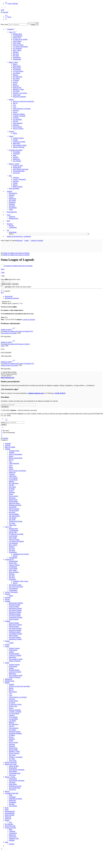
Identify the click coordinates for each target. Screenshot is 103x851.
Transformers (17, 59)
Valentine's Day (14, 838)
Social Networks (10, 826)
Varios (11, 209)
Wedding (12, 840)
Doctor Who (17, 37)
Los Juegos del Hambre (20, 46)
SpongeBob (12, 507)
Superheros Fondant (15, 639)
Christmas (12, 831)
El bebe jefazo (13, 701)
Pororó (15, 84)
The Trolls (16, 91)
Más (10, 176)
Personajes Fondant (15, 612)
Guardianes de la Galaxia (21, 554)
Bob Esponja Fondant (16, 603)
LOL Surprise (13, 478)
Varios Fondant (14, 619)
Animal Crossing (18, 138)
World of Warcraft (18, 147)
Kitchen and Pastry (11, 762)
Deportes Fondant (14, 605)
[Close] (2, 430)
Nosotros (10, 224)
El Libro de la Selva (15, 704)
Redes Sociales (17, 186)
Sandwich (8, 818)
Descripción (8, 296)
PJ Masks (16, 80)
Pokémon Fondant (15, 614)
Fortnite (15, 140)
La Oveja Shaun (18, 71)
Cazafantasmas (17, 36)
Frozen (15, 112)
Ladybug (16, 117)
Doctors (7, 599)
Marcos (15, 185)
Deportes (12, 195)
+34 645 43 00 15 (59, 393)
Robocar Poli (17, 87)
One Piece (12, 782)
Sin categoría (9, 824)
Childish (7, 449)
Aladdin (11, 452)
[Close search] (2, 429)
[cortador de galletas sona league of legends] (15, 253)
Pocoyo (15, 82)
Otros (8, 215)
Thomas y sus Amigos (20, 93)
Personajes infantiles (15, 733)
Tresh (3, 346)
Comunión (16, 153)
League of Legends (19, 141)
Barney (15, 64)
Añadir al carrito (6, 284)
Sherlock (16, 52)
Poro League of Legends (9, 333)
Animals (7, 445)
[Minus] (10, 282)
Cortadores (10, 29)
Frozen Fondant (14, 606)
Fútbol (15, 133)
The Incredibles (14, 514)
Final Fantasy (13, 650)
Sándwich (12, 216)
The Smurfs (12, 518)
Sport (6, 842)
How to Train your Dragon (17, 470)
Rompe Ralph (13, 501)
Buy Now (15, 284)
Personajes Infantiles (19, 96)
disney (11, 467)
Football (11, 844)
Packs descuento (14, 188)
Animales (16, 177)
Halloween (16, 159)
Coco (14, 107)
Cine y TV (12, 32)
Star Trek (16, 54)
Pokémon (16, 125)
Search (33, 24)
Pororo (11, 494)
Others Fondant (14, 626)
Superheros (12, 579)
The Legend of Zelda (19, 145)
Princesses (12, 498)
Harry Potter (17, 43)
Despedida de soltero (15, 798)
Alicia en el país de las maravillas (23, 101)
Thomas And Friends (15, 521)
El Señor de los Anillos (20, 39)
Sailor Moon (13, 771)
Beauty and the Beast (15, 458)
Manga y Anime (14, 164)
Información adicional (12, 298)
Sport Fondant (13, 635)
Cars (14, 105)
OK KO (15, 121)
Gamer (11, 136)
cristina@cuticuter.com (35, 393)
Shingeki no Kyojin (15, 786)
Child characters (14, 463)
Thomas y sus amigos (16, 757)
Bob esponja (17, 67)
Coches (11, 643)
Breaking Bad (17, 34)
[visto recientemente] (6, 420)
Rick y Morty (17, 50)
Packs (7, 808)
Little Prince (13, 476)
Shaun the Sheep (14, 503)
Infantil (11, 99)
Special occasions (10, 827)
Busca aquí (4, 24)
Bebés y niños (13, 62)
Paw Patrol (16, 78)
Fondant (9, 191)
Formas (15, 183)
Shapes (7, 820)
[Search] (6, 19)
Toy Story (12, 523)
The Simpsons (13, 588)
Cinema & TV (9, 559)
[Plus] (2, 282)
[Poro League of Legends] (51, 331)
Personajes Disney (15, 731)
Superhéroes (17, 57)
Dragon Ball (17, 167)
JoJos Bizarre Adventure (20, 169)
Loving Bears (13, 480)
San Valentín (17, 161)
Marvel (15, 556)
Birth (10, 829)
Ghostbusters (13, 567)
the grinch (12, 512)
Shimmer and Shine (15, 505)
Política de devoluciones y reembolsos (19, 236)
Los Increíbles (17, 119)
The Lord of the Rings (16, 586)
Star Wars (16, 55)
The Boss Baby (14, 510)
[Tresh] (2, 266)
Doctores (16, 181)
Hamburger (8, 679)
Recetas (11, 225)
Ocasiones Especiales (15, 150)
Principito (12, 746)
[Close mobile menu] (1, 436)
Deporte (11, 131)
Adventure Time (14, 451)
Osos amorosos (18, 123)
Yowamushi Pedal (18, 171)
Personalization (9, 813)
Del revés (16, 110)
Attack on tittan (14, 766)
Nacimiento (16, 152)
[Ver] (14, 329)
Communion (13, 833)
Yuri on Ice (16, 173)
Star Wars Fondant (15, 615)
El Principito (17, 69)
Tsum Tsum (16, 95)
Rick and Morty (14, 572)
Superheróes (13, 207)
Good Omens (17, 41)
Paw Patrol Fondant (15, 610)
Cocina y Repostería (19, 179)
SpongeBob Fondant (15, 634)
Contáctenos (13, 227)
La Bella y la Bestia (19, 116)
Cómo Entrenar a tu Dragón (22, 108)
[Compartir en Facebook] (3, 293)
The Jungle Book (14, 516)
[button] (7, 329)
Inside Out (12, 472)
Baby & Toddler (10, 447)
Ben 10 (15, 103)
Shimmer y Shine (18, 89)
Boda (14, 155)
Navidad (15, 157)
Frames (7, 644)
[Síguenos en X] (1, 10)
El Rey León (13, 706)
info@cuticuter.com (7, 377)
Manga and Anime (11, 764)
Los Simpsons (17, 48)
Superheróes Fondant (15, 617)
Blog (8, 221)
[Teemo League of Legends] (51, 363)
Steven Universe (18, 128)
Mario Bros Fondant (15, 608)
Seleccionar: (13, 232)
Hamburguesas (13, 218)
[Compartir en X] (1, 293)
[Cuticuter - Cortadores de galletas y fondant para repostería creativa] (4, 12)
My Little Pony (18, 77)
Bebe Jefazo (17, 66)
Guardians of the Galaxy (20, 581)
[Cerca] (2, 432)
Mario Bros (16, 143)
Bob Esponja (13, 193)
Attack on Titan (18, 165)
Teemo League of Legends (9, 365)
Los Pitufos (16, 73)
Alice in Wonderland (15, 454)
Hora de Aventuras (19, 114)
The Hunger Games (15, 585)
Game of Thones (14, 565)
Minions (15, 75)
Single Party (13, 837)
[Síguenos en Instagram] (3, 10)
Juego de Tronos (18, 45)
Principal (19, 240)
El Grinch (12, 702)
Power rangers (17, 127)
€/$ (8, 230)
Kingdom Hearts (14, 653)
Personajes (12, 202)
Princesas (16, 86)
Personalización (12, 212)
